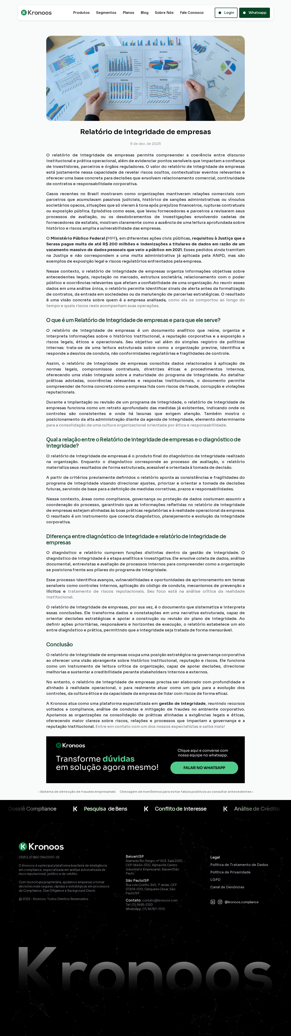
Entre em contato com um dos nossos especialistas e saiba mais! (160, 726)
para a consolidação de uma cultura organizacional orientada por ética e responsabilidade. (136, 425)
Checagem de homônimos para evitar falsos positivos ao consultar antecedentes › (186, 792)
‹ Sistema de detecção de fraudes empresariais (76, 792)
